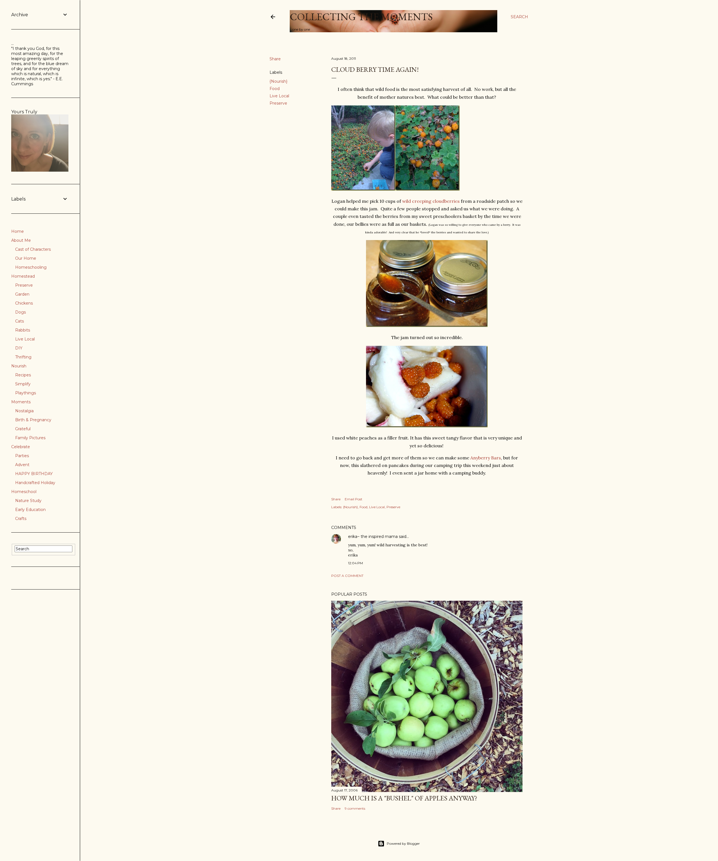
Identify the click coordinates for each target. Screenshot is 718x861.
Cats (19, 321)
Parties (22, 455)
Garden (22, 294)
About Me (21, 240)
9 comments (355, 808)
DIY (18, 348)
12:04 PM (355, 563)
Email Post (353, 499)
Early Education (30, 509)
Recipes (23, 374)
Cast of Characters (33, 249)
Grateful (23, 428)
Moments (21, 401)
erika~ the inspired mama (373, 536)
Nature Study (28, 500)
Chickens (24, 303)
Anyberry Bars (485, 458)
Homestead (23, 276)
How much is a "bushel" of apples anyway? (404, 798)
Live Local (279, 95)
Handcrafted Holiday (35, 482)
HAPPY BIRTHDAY (34, 473)
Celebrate (20, 446)
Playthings (25, 392)
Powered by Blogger (403, 843)
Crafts (20, 518)
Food (275, 88)
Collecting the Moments (361, 16)
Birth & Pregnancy (33, 419)
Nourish (18, 366)
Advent (22, 464)
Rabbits (22, 330)
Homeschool (23, 491)
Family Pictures (30, 437)
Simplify (23, 383)
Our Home (25, 258)
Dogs (20, 312)
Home (17, 231)
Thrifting (23, 357)
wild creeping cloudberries (431, 201)
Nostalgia (24, 410)
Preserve (278, 103)
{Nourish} (278, 81)
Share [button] (275, 58)
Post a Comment (347, 576)
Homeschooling (31, 267)
